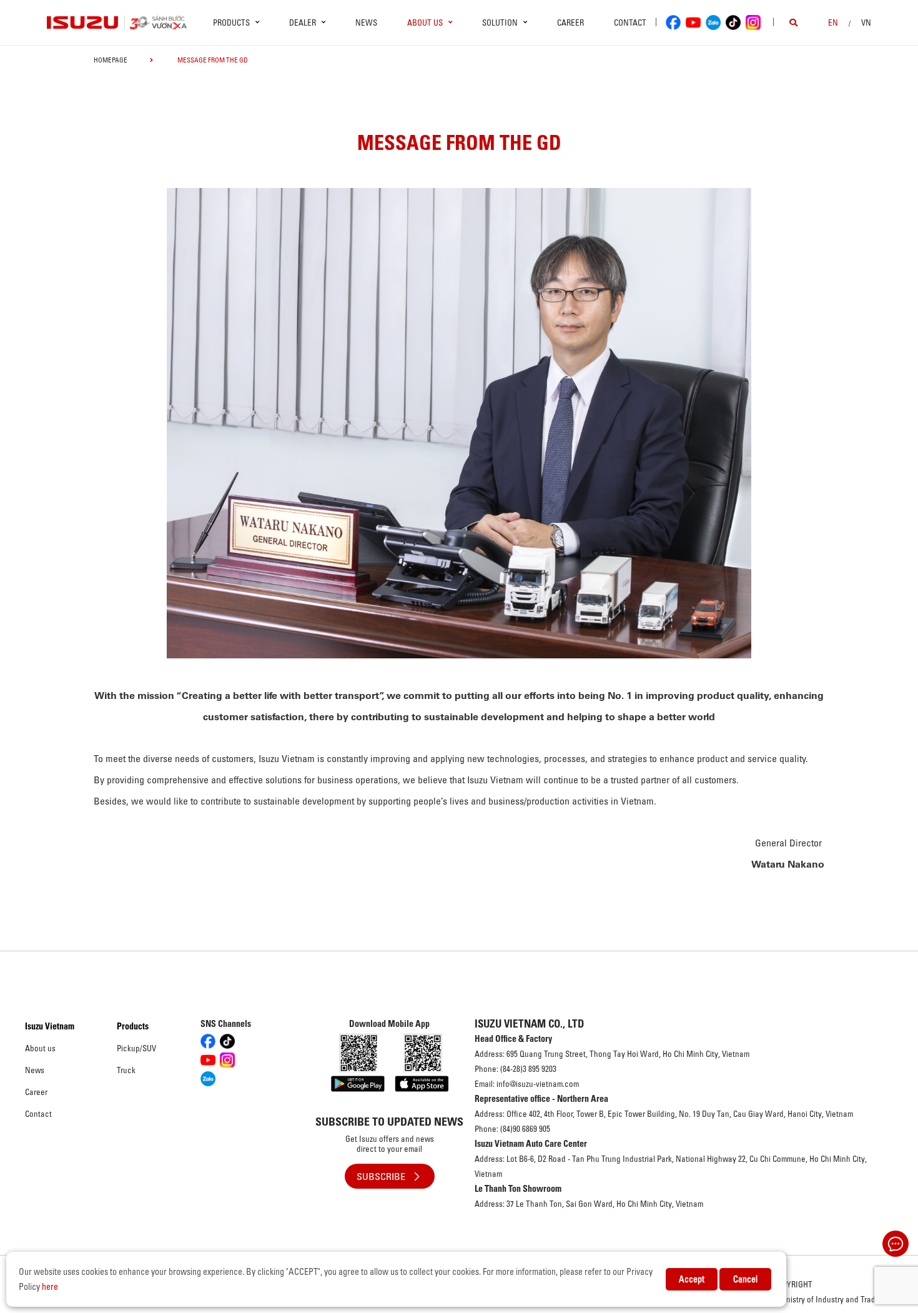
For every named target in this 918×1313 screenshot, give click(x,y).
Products (133, 1026)
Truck (126, 1070)
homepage (110, 60)
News (366, 22)
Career (570, 22)
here (50, 1286)
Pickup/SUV (136, 1048)
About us (40, 1048)
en (833, 22)
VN (866, 22)
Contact (630, 22)
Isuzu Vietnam (49, 1026)
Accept (691, 1279)
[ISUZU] (83, 22)
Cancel (745, 1279)
